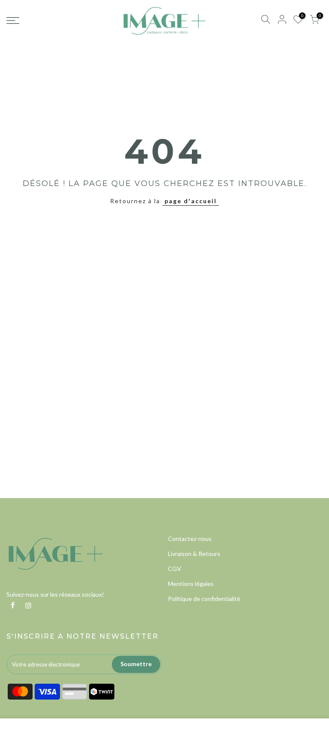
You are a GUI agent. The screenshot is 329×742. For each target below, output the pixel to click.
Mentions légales (191, 583)
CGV (174, 568)
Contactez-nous (190, 538)
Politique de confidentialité (204, 598)
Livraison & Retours (194, 553)
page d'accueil (190, 200)
